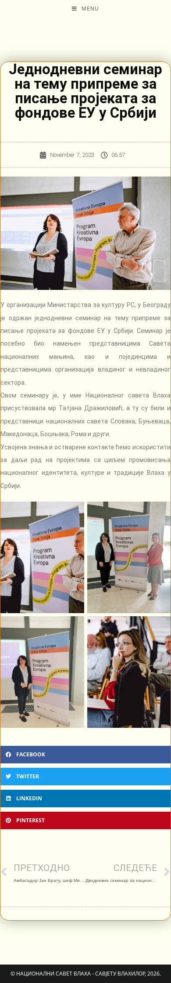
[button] (85, 754)
